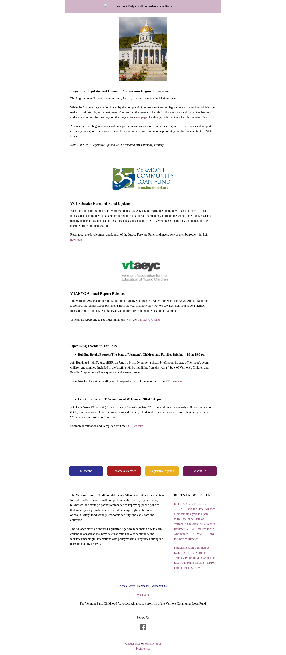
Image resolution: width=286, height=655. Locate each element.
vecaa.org (143, 594)
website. (178, 381)
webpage (141, 117)
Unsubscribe (132, 643)
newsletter (76, 239)
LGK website (134, 426)
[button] (86, 471)
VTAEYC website (148, 319)
